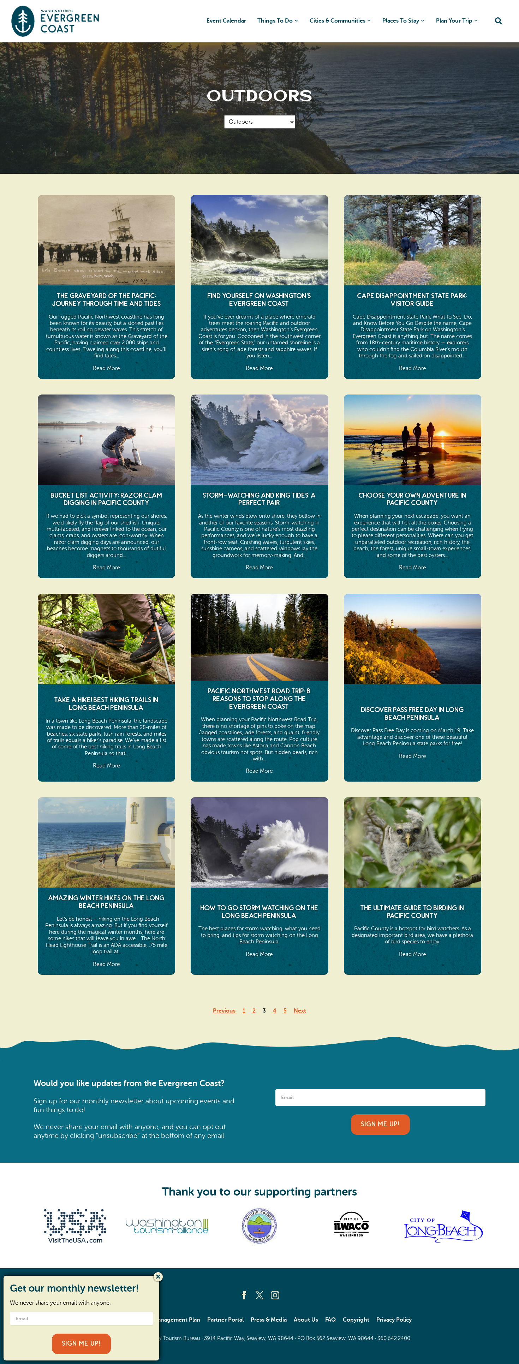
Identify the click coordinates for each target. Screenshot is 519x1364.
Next (300, 1011)
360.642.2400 (393, 1338)
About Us (306, 1320)
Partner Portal (225, 1320)
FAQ (330, 1320)
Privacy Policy (394, 1320)
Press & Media (269, 1320)
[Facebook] (244, 1295)
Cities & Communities (337, 21)
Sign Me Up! (380, 1124)
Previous (224, 1011)
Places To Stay (400, 21)
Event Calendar (226, 21)
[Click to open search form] (498, 21)
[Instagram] (275, 1295)
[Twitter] (259, 1295)
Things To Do (275, 21)
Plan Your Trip (454, 21)
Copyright (356, 1320)
